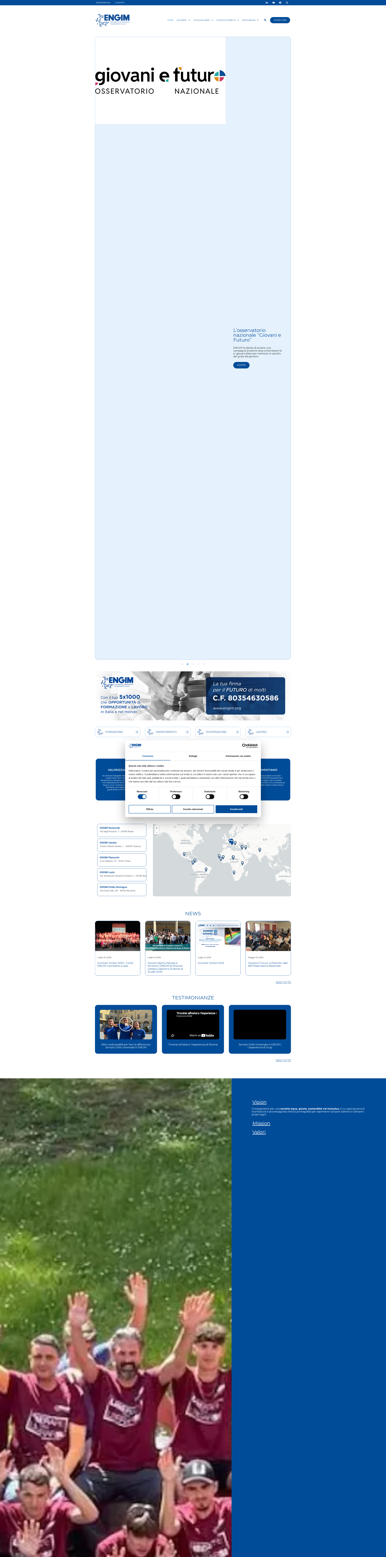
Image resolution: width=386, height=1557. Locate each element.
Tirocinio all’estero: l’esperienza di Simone (126, 1044)
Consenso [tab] (147, 756)
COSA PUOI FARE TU (226, 20)
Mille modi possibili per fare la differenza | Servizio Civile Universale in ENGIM (260, 1046)
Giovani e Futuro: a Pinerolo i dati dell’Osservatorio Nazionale (217, 964)
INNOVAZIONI (248, 20)
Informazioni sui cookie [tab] (238, 756)
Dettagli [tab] (193, 756)
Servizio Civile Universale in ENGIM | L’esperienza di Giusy (193, 1046)
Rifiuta (149, 809)
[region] (122, 860)
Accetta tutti (236, 809)
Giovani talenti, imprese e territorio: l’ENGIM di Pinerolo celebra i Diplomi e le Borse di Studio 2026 (115, 967)
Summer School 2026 (161, 963)
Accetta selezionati (193, 809)
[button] (182, 664)
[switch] (176, 796)
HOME (171, 20)
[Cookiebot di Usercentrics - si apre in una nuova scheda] (244, 746)
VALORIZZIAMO (119, 769)
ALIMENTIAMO (267, 769)
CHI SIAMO (182, 20)
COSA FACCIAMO (201, 20)
